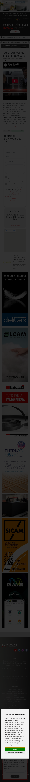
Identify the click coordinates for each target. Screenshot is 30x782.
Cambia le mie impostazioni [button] (15, 752)
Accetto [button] (15, 749)
